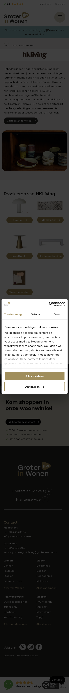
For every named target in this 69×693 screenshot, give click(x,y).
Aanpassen (32, 386)
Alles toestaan (34, 375)
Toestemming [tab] (13, 314)
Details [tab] (35, 314)
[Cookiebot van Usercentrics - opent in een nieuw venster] (49, 304)
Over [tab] (57, 314)
